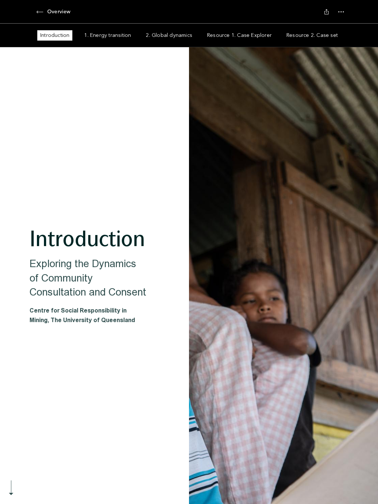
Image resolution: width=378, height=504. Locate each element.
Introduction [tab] (54, 35)
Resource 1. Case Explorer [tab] (239, 35)
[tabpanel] (189, 275)
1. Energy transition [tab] (107, 35)
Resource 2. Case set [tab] (312, 35)
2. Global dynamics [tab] (169, 35)
